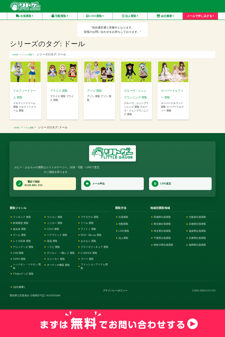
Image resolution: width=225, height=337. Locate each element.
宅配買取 (60, 15)
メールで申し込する (200, 15)
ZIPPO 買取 (19, 259)
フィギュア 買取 (22, 217)
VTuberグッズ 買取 (23, 273)
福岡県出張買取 (197, 244)
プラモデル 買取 (90, 217)
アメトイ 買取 (88, 229)
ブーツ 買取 (87, 259)
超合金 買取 (19, 229)
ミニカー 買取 (54, 223)
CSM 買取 (18, 253)
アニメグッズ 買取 (23, 247)
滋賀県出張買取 (197, 230)
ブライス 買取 (59, 90)
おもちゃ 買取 (88, 241)
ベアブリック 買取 (57, 235)
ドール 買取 (27, 55)
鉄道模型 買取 (20, 223)
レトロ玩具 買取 (22, 241)
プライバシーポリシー (115, 290)
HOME (15, 55)
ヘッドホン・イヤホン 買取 (27, 266)
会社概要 (166, 15)
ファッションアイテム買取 (94, 266)
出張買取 (26, 15)
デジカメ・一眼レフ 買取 (61, 253)
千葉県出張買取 (162, 238)
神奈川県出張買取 (163, 244)
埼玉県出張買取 (162, 230)
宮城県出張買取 (162, 217)
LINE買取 (96, 15)
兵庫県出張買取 (197, 238)
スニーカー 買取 (56, 259)
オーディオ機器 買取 (58, 265)
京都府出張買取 (197, 223)
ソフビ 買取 (53, 247)
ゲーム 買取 (19, 235)
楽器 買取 (52, 241)
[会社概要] (19, 287)
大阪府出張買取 (197, 217)
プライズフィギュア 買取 (94, 247)
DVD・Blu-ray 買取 (91, 235)
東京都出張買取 (162, 223)
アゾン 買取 (94, 90)
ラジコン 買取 (54, 217)
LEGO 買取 (53, 229)
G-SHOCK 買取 (89, 253)
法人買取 (130, 15)
